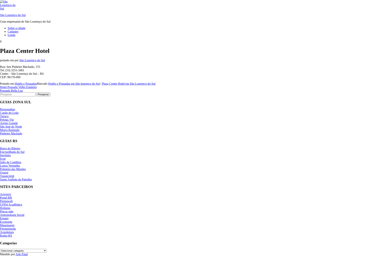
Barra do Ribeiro (10, 148)
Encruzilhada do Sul (12, 151)
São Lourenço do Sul (13, 15)
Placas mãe (6, 211)
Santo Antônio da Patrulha (16, 179)
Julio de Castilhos (10, 162)
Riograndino (7, 109)
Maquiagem (7, 225)
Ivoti (3, 158)
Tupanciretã (7, 176)
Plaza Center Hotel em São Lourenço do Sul (128, 83)
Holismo (5, 208)
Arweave (5, 194)
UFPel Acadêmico (11, 204)
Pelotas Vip (7, 119)
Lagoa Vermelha (10, 165)
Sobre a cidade (16, 28)
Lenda (11, 35)
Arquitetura (7, 232)
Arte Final (21, 254)
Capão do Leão (9, 112)
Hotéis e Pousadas (26, 83)
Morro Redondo (9, 130)
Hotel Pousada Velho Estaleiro (18, 87)
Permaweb (6, 201)
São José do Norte (11, 126)
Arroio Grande (9, 123)
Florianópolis (8, 228)
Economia (6, 221)
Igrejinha (5, 155)
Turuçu (4, 116)
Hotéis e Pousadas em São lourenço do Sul (74, 83)
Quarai (4, 172)
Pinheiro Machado (11, 133)
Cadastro (13, 31)
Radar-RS (6, 235)
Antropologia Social (12, 215)
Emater (4, 218)
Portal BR (6, 197)
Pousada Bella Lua (11, 90)
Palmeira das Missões (13, 169)
